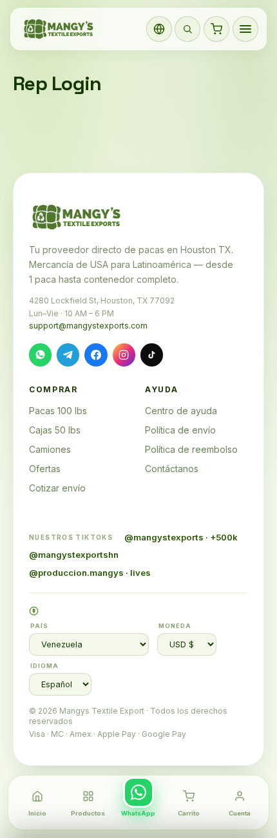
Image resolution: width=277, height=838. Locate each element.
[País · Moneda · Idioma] (159, 29)
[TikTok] (151, 354)
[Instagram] (124, 354)
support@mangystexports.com (88, 325)
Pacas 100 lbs (58, 410)
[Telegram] (68, 354)
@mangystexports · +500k (181, 537)
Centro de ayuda (181, 410)
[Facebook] (95, 354)
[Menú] (245, 29)
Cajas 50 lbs (55, 429)
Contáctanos (171, 468)
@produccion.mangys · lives (90, 572)
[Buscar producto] (187, 29)
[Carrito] (216, 29)
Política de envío (180, 429)
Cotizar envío (57, 487)
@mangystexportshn (74, 554)
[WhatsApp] (40, 354)
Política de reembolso (191, 449)
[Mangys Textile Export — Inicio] (59, 29)
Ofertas (45, 468)
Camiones (50, 449)
